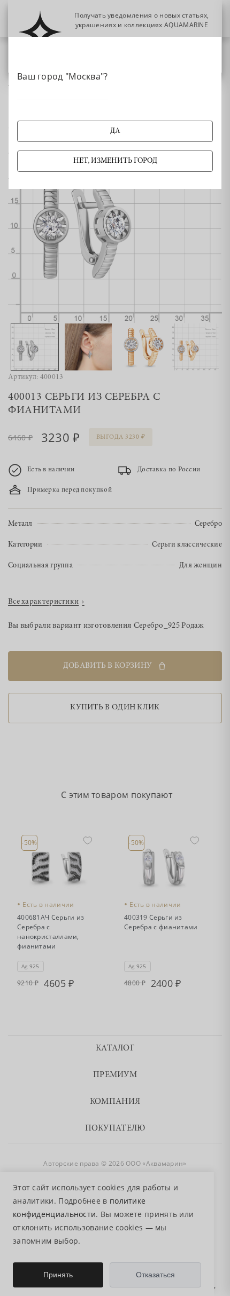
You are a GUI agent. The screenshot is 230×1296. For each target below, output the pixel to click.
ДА (115, 131)
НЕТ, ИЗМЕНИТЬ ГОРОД (115, 161)
